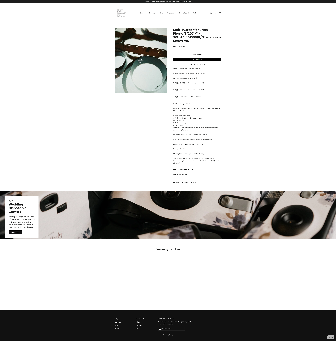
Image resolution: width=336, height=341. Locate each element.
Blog (161, 13)
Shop (142, 13)
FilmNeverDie (140, 319)
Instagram (118, 319)
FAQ (194, 13)
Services (152, 13)
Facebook (118, 322)
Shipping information (183, 169)
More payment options (197, 64)
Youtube (117, 329)
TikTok (116, 325)
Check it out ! (15, 232)
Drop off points (184, 13)
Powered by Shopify (168, 335)
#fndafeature (171, 13)
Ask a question (180, 175)
